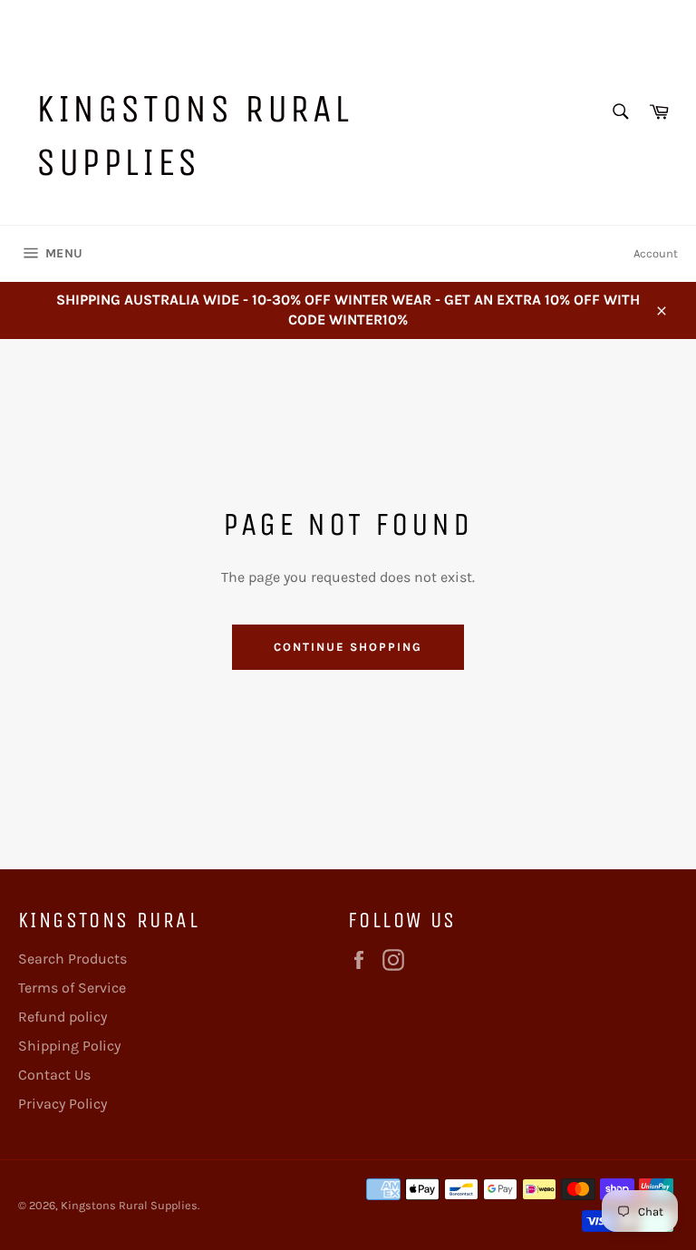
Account (655, 253)
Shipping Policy (69, 1045)
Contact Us (54, 1074)
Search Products (72, 958)
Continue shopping (347, 647)
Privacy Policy (62, 1103)
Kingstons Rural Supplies (194, 135)
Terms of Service (72, 987)
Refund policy (62, 1016)
